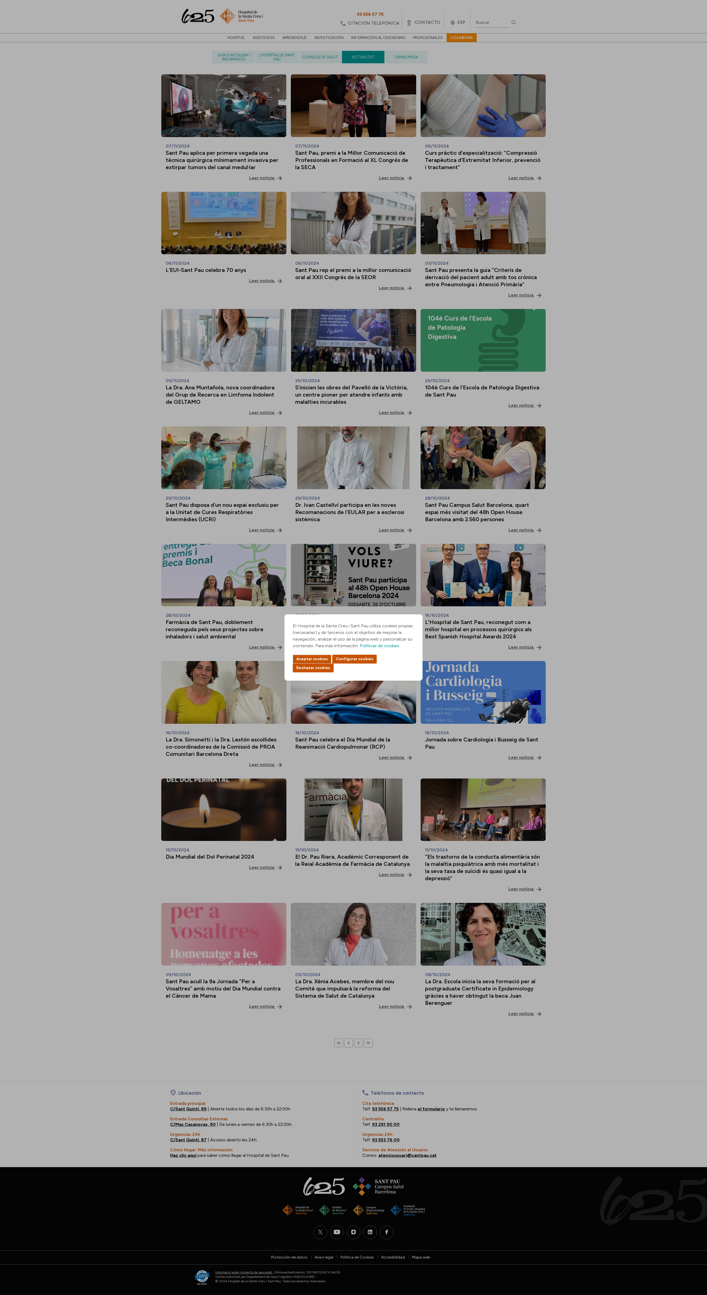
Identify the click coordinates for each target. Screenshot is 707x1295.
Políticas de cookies (379, 645)
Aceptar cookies (312, 659)
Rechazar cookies (313, 667)
